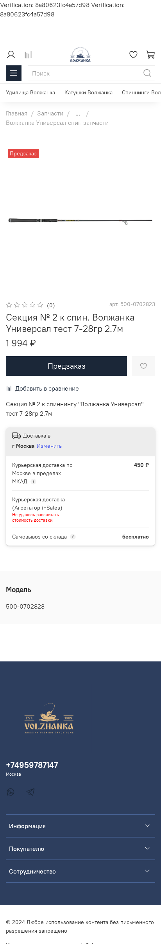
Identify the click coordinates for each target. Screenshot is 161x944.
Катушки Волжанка (88, 92)
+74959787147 (32, 765)
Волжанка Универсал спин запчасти (57, 122)
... (77, 113)
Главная (16, 113)
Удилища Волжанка (30, 92)
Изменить (49, 445)
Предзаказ (67, 366)
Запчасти (50, 113)
